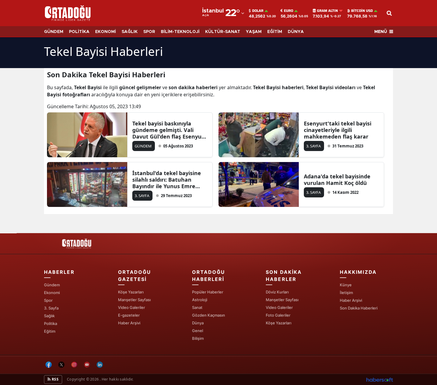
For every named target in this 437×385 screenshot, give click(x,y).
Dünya (198, 323)
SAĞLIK (130, 32)
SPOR (149, 32)
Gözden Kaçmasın (208, 315)
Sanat (197, 307)
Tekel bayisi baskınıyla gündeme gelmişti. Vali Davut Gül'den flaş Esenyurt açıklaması (169, 130)
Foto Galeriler (278, 315)
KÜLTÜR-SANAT (222, 32)
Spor (48, 300)
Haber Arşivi (129, 323)
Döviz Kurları (277, 292)
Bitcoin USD (362, 10)
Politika (50, 323)
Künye (346, 285)
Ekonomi (52, 292)
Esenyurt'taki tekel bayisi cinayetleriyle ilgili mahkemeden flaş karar (337, 130)
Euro (288, 10)
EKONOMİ (105, 32)
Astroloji (199, 300)
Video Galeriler (131, 307)
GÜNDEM (53, 32)
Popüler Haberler (207, 292)
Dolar (257, 10)
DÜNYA (296, 32)
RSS (55, 379)
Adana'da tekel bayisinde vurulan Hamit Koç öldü (337, 179)
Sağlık (49, 316)
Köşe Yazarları (131, 292)
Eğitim (49, 331)
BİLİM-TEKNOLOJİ (180, 32)
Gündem (52, 285)
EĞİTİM (274, 32)
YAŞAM (254, 32)
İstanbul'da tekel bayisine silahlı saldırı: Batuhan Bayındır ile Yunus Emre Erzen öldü (166, 179)
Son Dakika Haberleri (359, 308)
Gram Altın (327, 10)
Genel (197, 331)
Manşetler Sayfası (134, 300)
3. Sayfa (51, 308)
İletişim (346, 292)
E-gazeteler (129, 315)
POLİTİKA (79, 32)
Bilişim (198, 338)
